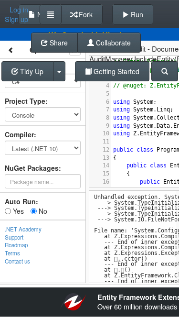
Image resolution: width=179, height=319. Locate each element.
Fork (85, 14)
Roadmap (16, 245)
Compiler (19, 134)
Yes (17, 211)
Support (14, 237)
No (42, 211)
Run (136, 14)
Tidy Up (30, 71)
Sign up (16, 19)
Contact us (17, 261)
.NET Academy (23, 229)
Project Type (25, 101)
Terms (12, 253)
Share (58, 42)
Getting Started (115, 71)
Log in (19, 9)
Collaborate (112, 42)
